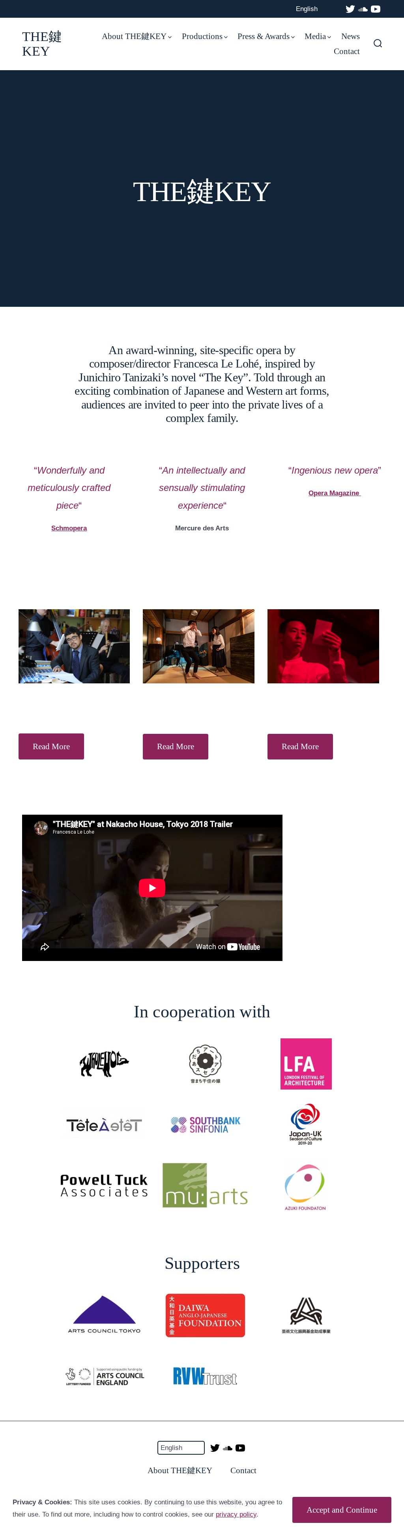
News (350, 36)
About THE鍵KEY (134, 36)
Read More (51, 746)
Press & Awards (264, 36)
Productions (202, 36)
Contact (347, 51)
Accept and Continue (342, 1509)
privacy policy (236, 1514)
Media (315, 36)
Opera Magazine (335, 493)
